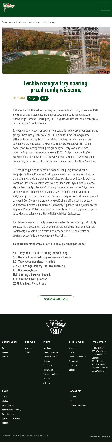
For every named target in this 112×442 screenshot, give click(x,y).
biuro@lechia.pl (98, 370)
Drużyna (33, 98)
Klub (44, 98)
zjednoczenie (106, 436)
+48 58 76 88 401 (101, 367)
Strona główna (7, 22)
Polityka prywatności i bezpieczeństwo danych (34, 435)
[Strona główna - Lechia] (8, 8)
